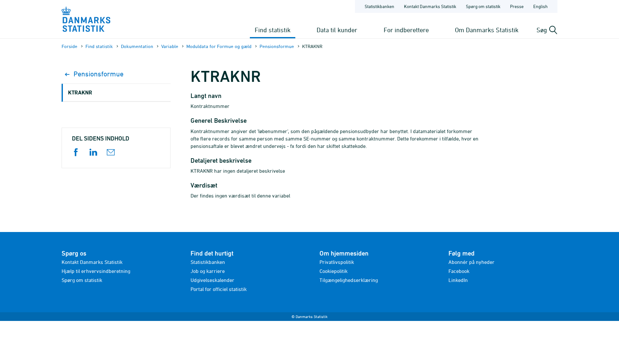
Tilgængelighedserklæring (348, 280)
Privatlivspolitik (336, 262)
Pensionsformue (277, 46)
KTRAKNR (80, 92)
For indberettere (406, 30)
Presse (517, 6)
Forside (69, 46)
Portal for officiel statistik (219, 289)
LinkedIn (458, 280)
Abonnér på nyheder (471, 262)
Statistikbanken (379, 6)
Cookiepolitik (333, 271)
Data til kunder (337, 30)
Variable (169, 46)
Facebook (458, 271)
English (540, 6)
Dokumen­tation (137, 46)
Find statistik (272, 30)
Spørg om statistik (483, 6)
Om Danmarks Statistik (486, 30)
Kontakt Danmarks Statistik (430, 6)
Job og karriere (208, 271)
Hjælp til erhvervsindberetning (96, 271)
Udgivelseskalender (212, 280)
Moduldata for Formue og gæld (218, 46)
